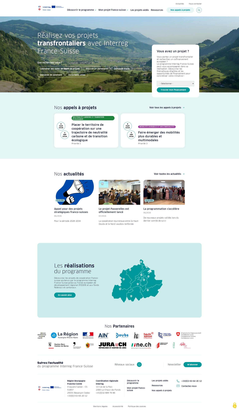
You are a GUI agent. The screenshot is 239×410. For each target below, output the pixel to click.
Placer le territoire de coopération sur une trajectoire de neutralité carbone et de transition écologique (89, 132)
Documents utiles (76, 75)
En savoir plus (65, 295)
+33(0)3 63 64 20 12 (191, 381)
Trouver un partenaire (97, 69)
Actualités (180, 4)
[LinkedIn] (139, 364)
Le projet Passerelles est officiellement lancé (114, 210)
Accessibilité (118, 406)
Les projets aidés (139, 10)
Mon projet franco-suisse (112, 10)
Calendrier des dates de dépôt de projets (60, 69)
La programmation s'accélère (161, 208)
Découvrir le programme (80, 10)
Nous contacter (195, 4)
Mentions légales (100, 406)
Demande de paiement (51, 75)
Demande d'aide (122, 69)
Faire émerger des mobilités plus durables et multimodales (159, 136)
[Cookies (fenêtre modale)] (234, 405)
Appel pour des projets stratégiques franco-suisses (71, 210)
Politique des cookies (137, 406)
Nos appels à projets (180, 10)
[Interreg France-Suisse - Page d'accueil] (51, 8)
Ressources (157, 10)
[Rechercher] (199, 10)
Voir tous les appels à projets (165, 107)
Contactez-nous (189, 386)
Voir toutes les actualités (167, 174)
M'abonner (192, 364)
